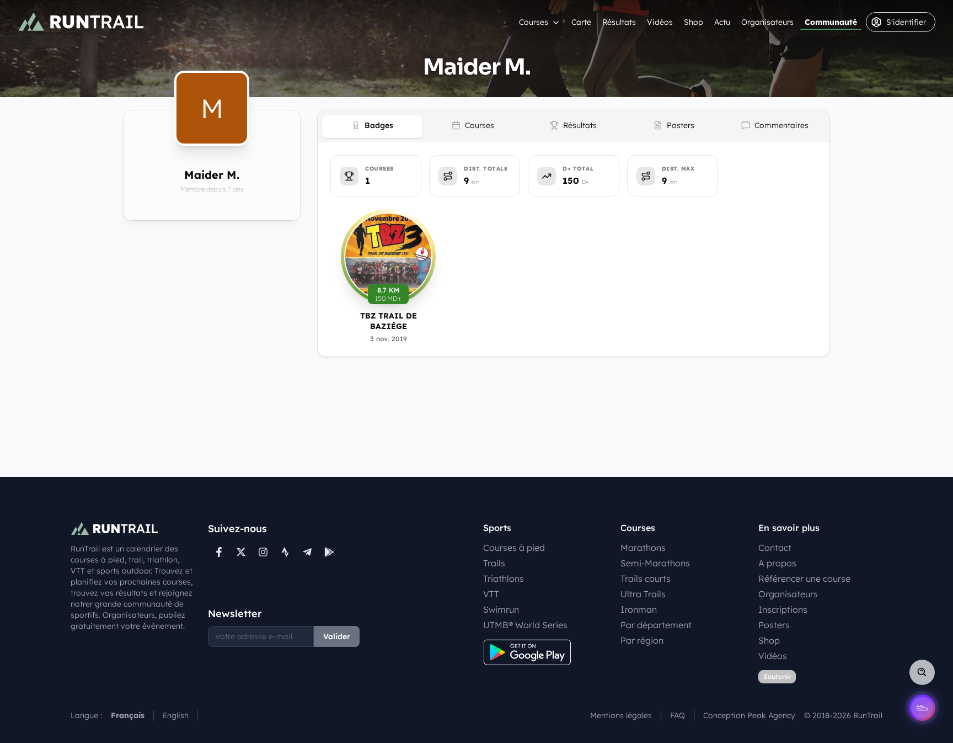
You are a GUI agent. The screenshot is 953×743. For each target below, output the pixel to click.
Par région (641, 640)
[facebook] (219, 552)
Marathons (643, 547)
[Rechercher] (922, 672)
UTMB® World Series (525, 624)
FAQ (677, 715)
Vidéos (660, 22)
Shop (693, 22)
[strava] (285, 552)
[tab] (372, 126)
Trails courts (645, 578)
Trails (494, 563)
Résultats (619, 22)
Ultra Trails (643, 593)
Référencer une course (804, 578)
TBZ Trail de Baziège (388, 321)
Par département (656, 624)
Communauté (831, 22)
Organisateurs (767, 22)
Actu (722, 22)
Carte (581, 22)
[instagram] (263, 552)
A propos (777, 563)
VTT (491, 593)
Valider (336, 636)
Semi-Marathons (655, 563)
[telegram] (307, 552)
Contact (774, 547)
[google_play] (329, 552)
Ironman (638, 609)
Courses (533, 22)
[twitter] (241, 552)
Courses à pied (514, 547)
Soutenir (777, 676)
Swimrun (501, 609)
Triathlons (503, 578)
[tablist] (573, 126)
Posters (774, 624)
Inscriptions (782, 609)
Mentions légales (621, 715)
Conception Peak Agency (749, 715)
